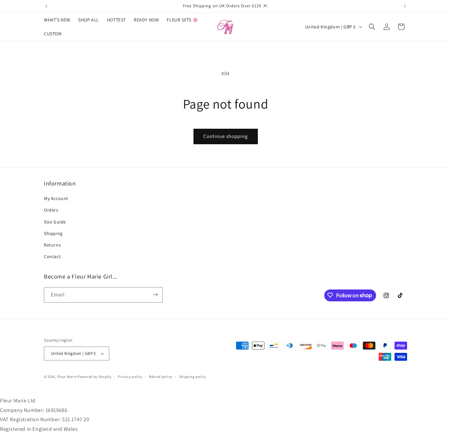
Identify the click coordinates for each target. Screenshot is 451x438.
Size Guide (55, 222)
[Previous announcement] (46, 6)
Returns (52, 245)
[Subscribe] (155, 294)
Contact (52, 256)
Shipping (53, 233)
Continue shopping (225, 136)
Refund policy (160, 376)
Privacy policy (130, 376)
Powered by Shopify (95, 376)
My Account (56, 198)
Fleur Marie (67, 376)
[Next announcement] (405, 6)
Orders (51, 210)
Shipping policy (192, 376)
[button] (372, 26)
